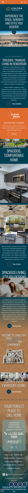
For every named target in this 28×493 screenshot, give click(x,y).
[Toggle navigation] (3, 2)
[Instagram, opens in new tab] (16, 447)
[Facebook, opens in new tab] (12, 447)
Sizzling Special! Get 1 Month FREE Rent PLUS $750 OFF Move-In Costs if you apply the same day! (14, 489)
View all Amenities (16, 392)
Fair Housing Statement (9, 465)
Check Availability (16, 104)
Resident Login (8, 454)
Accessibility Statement (13, 468)
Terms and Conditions (9, 458)
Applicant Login (18, 454)
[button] (22, 2)
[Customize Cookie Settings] (2, 490)
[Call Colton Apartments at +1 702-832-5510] (25, 2)
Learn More (14, 134)
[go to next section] (14, 31)
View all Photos (17, 264)
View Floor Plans (16, 326)
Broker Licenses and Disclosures (13, 461)
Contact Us (21, 465)
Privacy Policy (20, 458)
